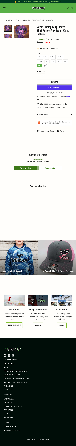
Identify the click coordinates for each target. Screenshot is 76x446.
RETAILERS (8, 417)
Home (5, 20)
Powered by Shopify (43, 439)
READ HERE (62, 325)
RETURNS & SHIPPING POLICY (16, 371)
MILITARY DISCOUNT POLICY (15, 382)
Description (42, 114)
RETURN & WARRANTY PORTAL (16, 379)
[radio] (42, 57)
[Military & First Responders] (38, 300)
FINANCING (8, 386)
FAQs (6, 367)
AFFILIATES (8, 410)
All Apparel (11, 20)
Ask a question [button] (50, 168)
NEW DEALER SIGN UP (13, 406)
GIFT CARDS (9, 364)
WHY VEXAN (9, 399)
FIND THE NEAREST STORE (14, 325)
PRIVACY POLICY (11, 427)
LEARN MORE (38, 325)
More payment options (54, 93)
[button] (42, 39)
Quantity (41, 71)
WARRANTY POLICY (12, 375)
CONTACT (8, 390)
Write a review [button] (25, 168)
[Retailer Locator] (14, 300)
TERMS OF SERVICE (12, 430)
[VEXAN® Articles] (61, 300)
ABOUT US (8, 403)
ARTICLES (8, 414)
